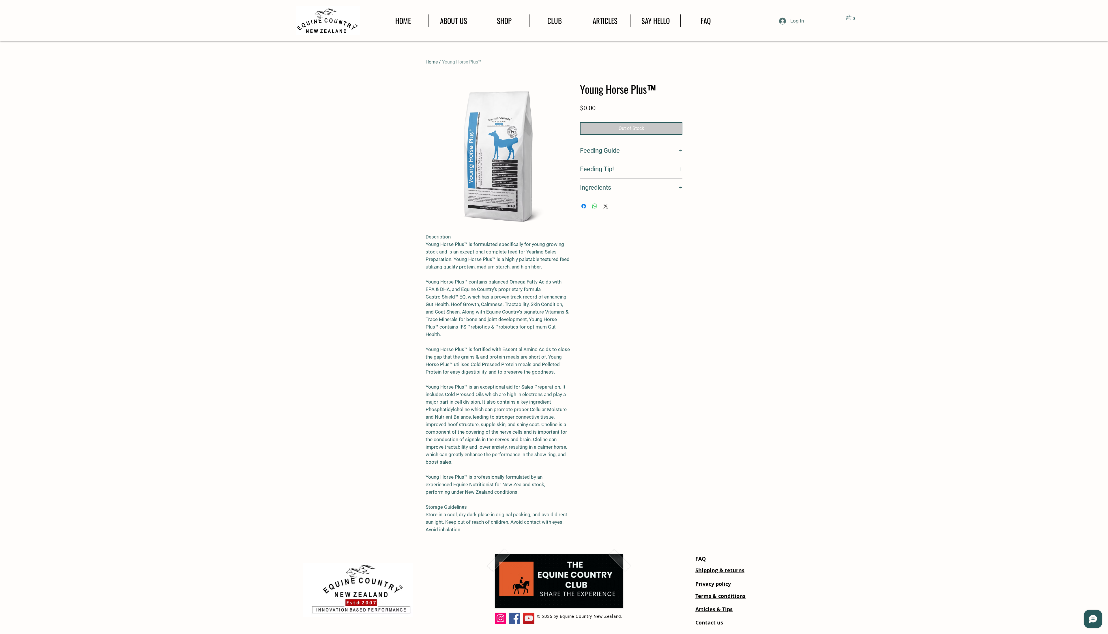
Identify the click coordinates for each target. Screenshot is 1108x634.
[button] (852, 17)
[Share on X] (605, 206)
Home (432, 62)
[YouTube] (528, 618)
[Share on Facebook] (583, 206)
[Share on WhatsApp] (594, 206)
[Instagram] (500, 618)
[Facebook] (514, 618)
